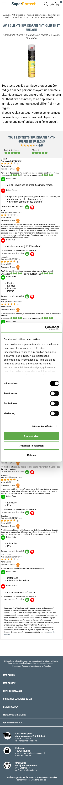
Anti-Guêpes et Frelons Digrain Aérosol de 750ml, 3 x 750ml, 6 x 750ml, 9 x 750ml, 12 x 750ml (31, 16)
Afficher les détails (42, 426)
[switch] (54, 393)
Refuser (31, 455)
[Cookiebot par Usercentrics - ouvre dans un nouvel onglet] (45, 328)
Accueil (6, 15)
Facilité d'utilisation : (32, 176)
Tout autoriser (31, 436)
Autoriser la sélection (32, 445)
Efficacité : (5, 176)
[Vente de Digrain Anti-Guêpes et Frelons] (31, 77)
